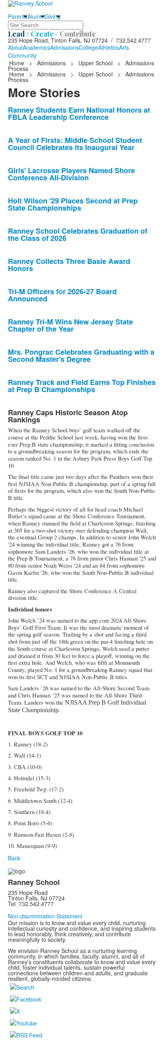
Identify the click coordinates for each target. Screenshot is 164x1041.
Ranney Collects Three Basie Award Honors (69, 264)
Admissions (64, 47)
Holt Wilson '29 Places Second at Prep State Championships (73, 204)
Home (17, 63)
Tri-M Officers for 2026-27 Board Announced (62, 295)
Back (14, 858)
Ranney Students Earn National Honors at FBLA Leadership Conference (79, 113)
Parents (17, 16)
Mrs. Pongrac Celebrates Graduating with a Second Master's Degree (81, 355)
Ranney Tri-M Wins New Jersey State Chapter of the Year (70, 325)
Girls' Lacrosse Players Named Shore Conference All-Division (71, 174)
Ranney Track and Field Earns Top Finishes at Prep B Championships (82, 386)
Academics (36, 47)
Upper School (95, 63)
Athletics (108, 47)
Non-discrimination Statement (45, 916)
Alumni (36, 16)
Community (22, 55)
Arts (124, 47)
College (88, 47)
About (15, 47)
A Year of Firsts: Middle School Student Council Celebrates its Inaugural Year (75, 143)
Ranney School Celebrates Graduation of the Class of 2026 (77, 234)
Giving (53, 16)
